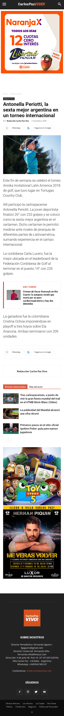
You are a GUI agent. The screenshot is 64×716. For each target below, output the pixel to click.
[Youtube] (44, 692)
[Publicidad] (32, 42)
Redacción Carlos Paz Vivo (18, 121)
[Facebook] (20, 692)
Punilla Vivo (20, 706)
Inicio (5, 93)
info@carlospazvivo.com (39, 670)
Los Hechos (28, 703)
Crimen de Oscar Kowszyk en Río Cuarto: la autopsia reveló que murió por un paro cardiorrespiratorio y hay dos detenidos (40, 297)
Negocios (32, 706)
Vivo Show (51, 703)
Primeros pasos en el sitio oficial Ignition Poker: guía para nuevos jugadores (39, 428)
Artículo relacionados (15, 387)
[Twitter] (36, 692)
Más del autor (36, 387)
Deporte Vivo (16, 93)
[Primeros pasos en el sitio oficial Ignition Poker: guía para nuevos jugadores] (11, 428)
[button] (59, 4)
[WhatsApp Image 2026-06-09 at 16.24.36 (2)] (32, 577)
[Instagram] (28, 692)
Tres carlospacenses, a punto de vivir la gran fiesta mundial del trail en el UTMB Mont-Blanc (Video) (40, 398)
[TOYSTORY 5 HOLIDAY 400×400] (32, 504)
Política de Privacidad (48, 706)
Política (9, 706)
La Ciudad (40, 703)
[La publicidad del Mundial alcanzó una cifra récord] (11, 413)
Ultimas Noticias (13, 703)
